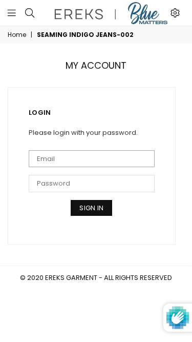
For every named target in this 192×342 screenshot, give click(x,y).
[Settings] (175, 13)
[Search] (29, 13)
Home (17, 35)
